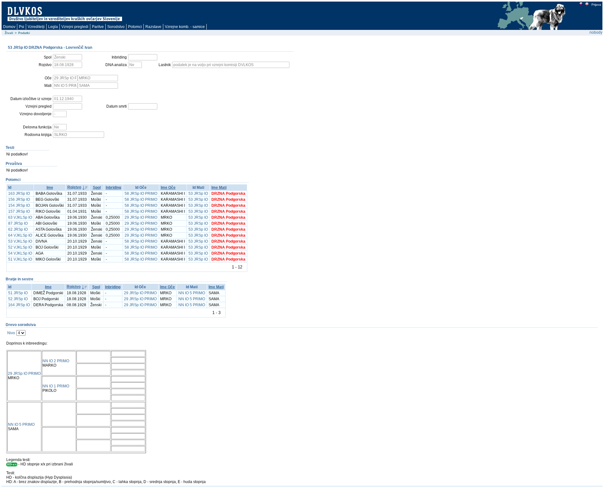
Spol (97, 187)
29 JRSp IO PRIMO (141, 217)
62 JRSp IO (18, 229)
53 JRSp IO (198, 193)
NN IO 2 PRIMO (55, 361)
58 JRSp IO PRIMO (141, 193)
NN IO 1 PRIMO (55, 386)
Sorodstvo (116, 27)
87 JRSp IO (18, 223)
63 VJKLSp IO (20, 217)
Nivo (11, 333)
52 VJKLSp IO (20, 247)
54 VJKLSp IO (20, 253)
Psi (21, 27)
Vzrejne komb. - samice (185, 27)
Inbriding (113, 187)
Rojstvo (74, 187)
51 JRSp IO (18, 293)
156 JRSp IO (19, 199)
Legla (53, 27)
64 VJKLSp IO (20, 235)
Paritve (98, 27)
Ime (50, 187)
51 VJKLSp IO (20, 259)
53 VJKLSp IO (20, 241)
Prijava (596, 4)
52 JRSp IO (18, 299)
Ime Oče (168, 187)
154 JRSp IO (19, 205)
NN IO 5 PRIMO (191, 293)
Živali (9, 33)
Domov (9, 27)
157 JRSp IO (19, 211)
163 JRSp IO (19, 193)
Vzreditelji (36, 27)
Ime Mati (218, 187)
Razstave (153, 27)
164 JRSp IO (19, 305)
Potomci (135, 27)
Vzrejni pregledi (74, 27)
